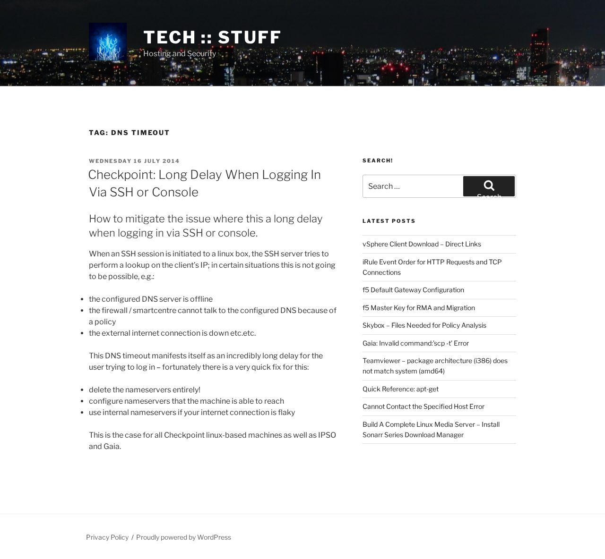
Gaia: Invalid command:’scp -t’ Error (416, 343)
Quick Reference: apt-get (401, 389)
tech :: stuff (212, 37)
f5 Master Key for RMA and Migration (419, 308)
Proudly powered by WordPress (183, 537)
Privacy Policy (107, 537)
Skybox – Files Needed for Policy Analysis (424, 325)
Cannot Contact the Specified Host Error (423, 406)
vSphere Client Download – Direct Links (422, 244)
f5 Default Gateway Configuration (413, 290)
